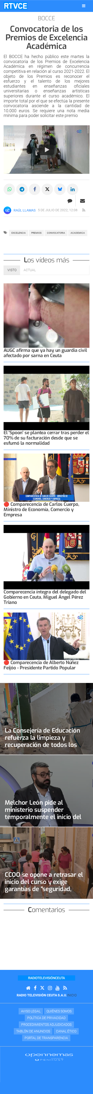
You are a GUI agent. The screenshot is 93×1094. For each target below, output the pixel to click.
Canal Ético (66, 1031)
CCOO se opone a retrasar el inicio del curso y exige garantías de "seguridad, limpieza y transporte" (44, 885)
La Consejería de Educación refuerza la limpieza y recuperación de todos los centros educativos (42, 741)
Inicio (72, 995)
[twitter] (42, 988)
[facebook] (35, 988)
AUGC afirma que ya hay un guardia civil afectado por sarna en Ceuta (45, 353)
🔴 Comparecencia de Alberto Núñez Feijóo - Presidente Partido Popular (41, 665)
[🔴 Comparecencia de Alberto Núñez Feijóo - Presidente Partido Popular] (46, 636)
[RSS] (65, 988)
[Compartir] (9, 189)
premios (36, 233)
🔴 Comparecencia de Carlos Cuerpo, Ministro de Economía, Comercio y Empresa (41, 509)
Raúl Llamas (25, 210)
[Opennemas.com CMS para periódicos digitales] (49, 1057)
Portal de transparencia (46, 1038)
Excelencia (18, 233)
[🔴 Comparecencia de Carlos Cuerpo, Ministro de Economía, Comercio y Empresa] (46, 478)
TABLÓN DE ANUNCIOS (33, 1031)
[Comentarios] (69, 200)
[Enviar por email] (82, 200)
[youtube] (58, 988)
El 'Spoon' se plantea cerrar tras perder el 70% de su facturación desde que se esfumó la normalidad (46, 438)
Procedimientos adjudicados (46, 1024)
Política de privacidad (46, 1018)
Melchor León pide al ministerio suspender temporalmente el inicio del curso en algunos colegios (43, 813)
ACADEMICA (78, 233)
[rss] (84, 210)
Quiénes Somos (59, 1011)
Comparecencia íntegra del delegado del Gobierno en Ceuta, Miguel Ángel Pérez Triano (45, 597)
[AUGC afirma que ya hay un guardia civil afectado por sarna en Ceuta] (46, 315)
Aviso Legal (31, 1011)
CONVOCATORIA (56, 233)
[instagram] (50, 988)
